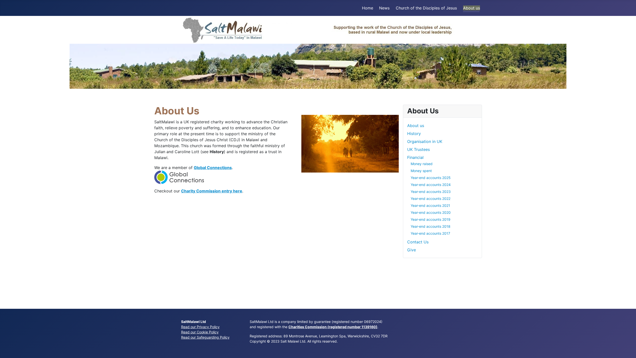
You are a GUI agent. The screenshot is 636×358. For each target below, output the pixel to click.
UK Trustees (418, 149)
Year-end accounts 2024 (431, 184)
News (384, 7)
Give (411, 249)
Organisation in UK (424, 141)
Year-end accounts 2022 (430, 198)
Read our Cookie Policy (200, 332)
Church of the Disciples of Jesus (426, 7)
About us (471, 7)
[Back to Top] (627, 349)
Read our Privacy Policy (200, 327)
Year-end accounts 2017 (430, 233)
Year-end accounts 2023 (431, 191)
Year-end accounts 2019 (430, 219)
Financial (415, 157)
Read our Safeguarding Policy (205, 337)
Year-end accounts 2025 (431, 178)
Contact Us (418, 241)
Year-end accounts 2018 (430, 226)
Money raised (422, 164)
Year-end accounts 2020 (431, 212)
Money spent (421, 171)
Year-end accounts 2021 (430, 205)
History (414, 133)
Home (367, 7)
